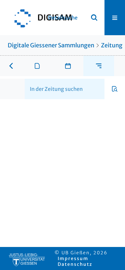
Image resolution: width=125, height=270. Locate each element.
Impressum (73, 258)
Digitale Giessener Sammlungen (51, 45)
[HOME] (40, 17)
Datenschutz (75, 264)
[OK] (94, 17)
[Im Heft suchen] (114, 89)
